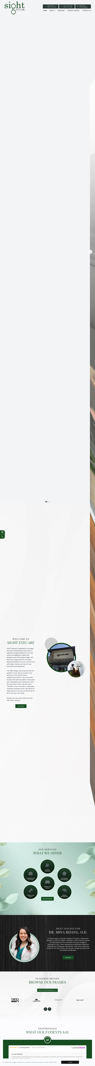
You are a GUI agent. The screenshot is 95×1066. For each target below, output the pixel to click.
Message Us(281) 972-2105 (51, 6)
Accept (70, 1062)
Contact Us (86, 10)
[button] (90, 533)
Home (45, 10)
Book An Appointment (83, 6)
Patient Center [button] (73, 10)
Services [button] (61, 10)
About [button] (52, 10)
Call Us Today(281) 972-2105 (68, 6)
